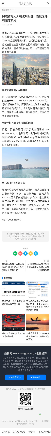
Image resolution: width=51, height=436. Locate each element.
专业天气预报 (40, 389)
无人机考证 (6, 432)
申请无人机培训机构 (45, 433)
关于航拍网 (36, 377)
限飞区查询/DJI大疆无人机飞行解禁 (19, 389)
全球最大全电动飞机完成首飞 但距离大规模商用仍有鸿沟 (37, 336)
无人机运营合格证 (19, 433)
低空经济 (5, 10)
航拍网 (25, 3)
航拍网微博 (15, 377)
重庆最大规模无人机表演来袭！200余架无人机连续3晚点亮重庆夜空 (13, 267)
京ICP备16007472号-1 (30, 421)
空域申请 (31, 432)
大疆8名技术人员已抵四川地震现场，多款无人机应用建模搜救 (38, 267)
